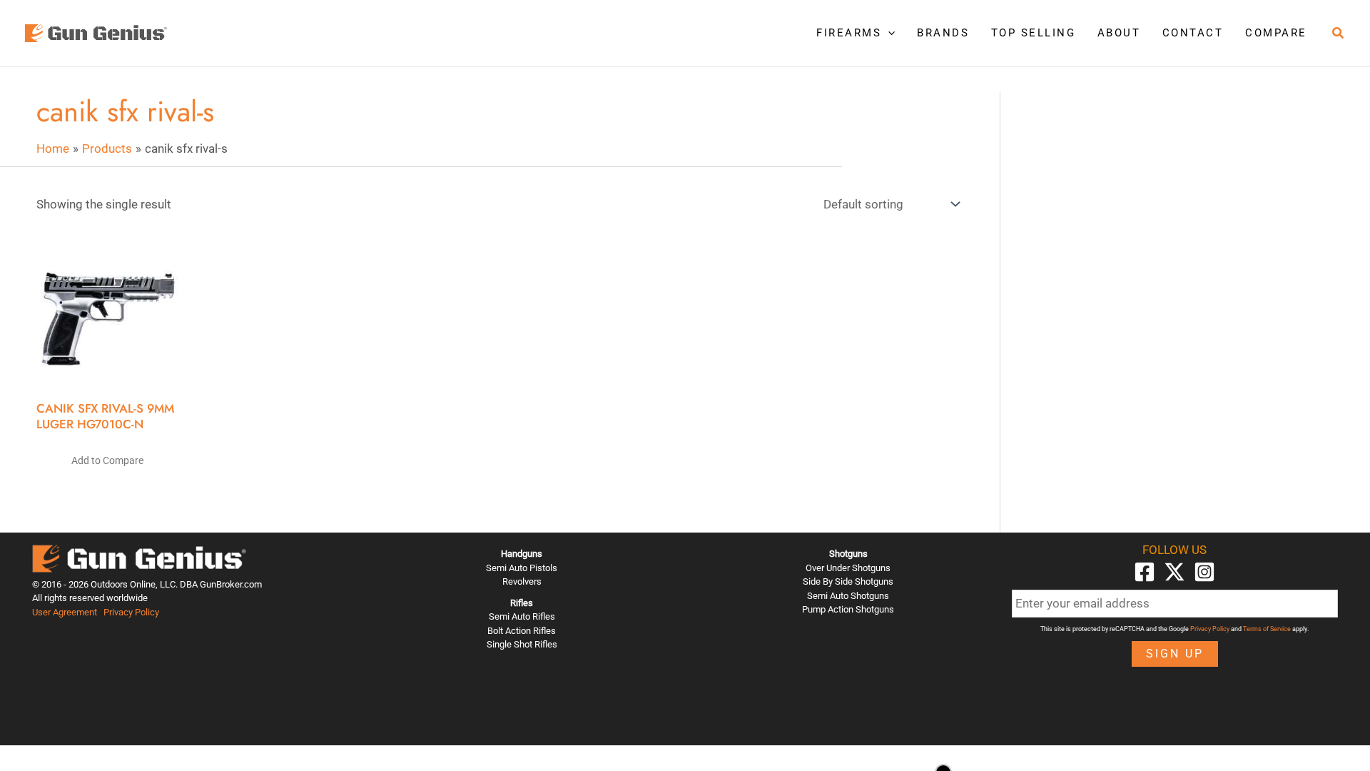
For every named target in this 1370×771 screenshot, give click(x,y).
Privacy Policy (131, 612)
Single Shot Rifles (522, 644)
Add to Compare (107, 460)
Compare (1276, 32)
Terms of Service (1267, 629)
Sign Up (1175, 653)
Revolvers (522, 581)
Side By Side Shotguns (848, 581)
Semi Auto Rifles (522, 616)
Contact (1193, 32)
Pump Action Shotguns (848, 609)
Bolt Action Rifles (521, 630)
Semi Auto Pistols (521, 568)
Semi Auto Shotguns (848, 595)
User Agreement (64, 612)
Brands (943, 32)
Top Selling (1033, 32)
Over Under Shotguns (848, 568)
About (1119, 32)
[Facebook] (1144, 572)
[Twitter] (1174, 572)
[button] (888, 33)
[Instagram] (1204, 572)
